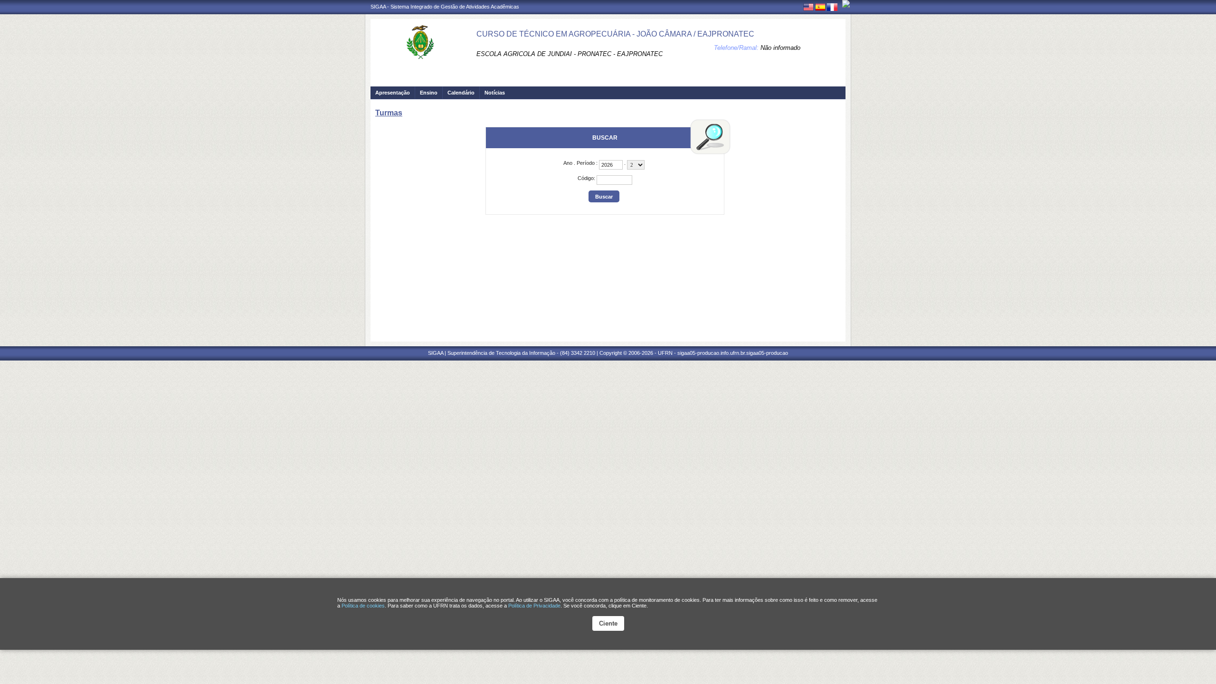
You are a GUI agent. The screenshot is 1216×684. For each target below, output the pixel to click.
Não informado (780, 47)
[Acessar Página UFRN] (846, 4)
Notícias (494, 92)
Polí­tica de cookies (363, 605)
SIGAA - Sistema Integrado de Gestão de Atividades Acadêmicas (444, 7)
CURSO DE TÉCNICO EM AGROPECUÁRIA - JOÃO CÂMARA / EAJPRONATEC (615, 34)
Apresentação (392, 92)
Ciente (608, 623)
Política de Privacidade (534, 605)
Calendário (461, 92)
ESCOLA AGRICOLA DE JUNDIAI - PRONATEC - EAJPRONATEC (569, 53)
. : (581, 163)
